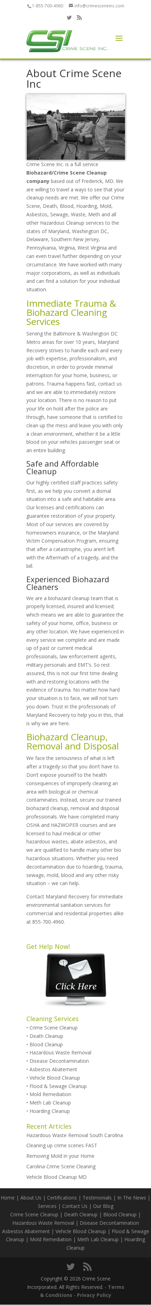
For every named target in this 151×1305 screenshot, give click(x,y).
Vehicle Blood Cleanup (54, 1077)
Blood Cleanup (46, 1044)
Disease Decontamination (59, 1061)
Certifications (62, 1197)
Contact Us (74, 1206)
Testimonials (97, 1197)
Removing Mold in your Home (60, 1156)
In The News (131, 1197)
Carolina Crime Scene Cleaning (61, 1166)
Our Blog (103, 1206)
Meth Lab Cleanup (50, 1102)
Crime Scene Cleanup (53, 1027)
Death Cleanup (46, 1036)
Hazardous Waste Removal (60, 1052)
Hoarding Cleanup (49, 1111)
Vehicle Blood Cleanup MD (56, 1177)
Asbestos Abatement (53, 1069)
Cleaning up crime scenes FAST (61, 1145)
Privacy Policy (94, 1295)
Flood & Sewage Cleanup (58, 1086)
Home (8, 1197)
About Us (30, 1197)
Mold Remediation (50, 1094)
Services (47, 1206)
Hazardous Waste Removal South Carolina (74, 1135)
